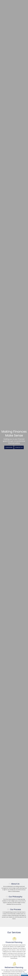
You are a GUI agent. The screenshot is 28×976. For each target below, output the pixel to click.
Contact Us (19, 447)
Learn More (9, 447)
